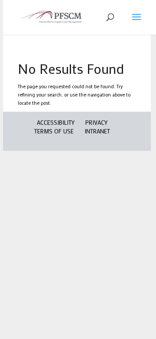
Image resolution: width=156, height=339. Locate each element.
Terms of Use (54, 131)
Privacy (96, 122)
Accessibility (56, 122)
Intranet (97, 131)
